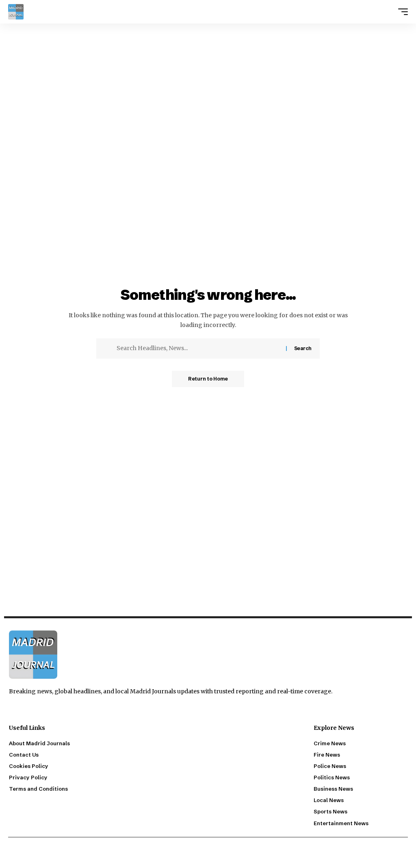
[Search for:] (198, 348)
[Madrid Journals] (16, 11)
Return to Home (208, 379)
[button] (401, 12)
